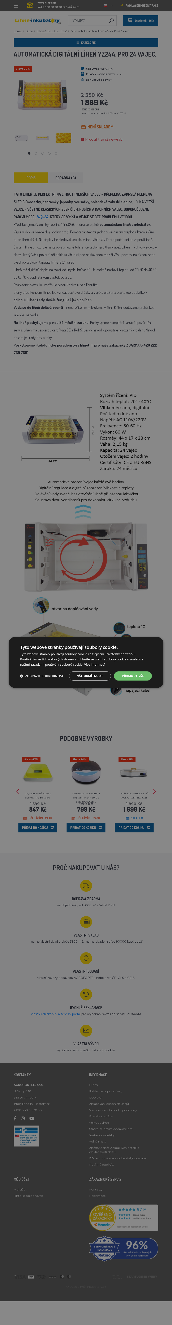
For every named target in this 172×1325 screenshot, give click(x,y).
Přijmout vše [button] (133, 676)
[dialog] (86, 662)
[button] (42, 676)
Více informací (94, 664)
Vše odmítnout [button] (90, 676)
